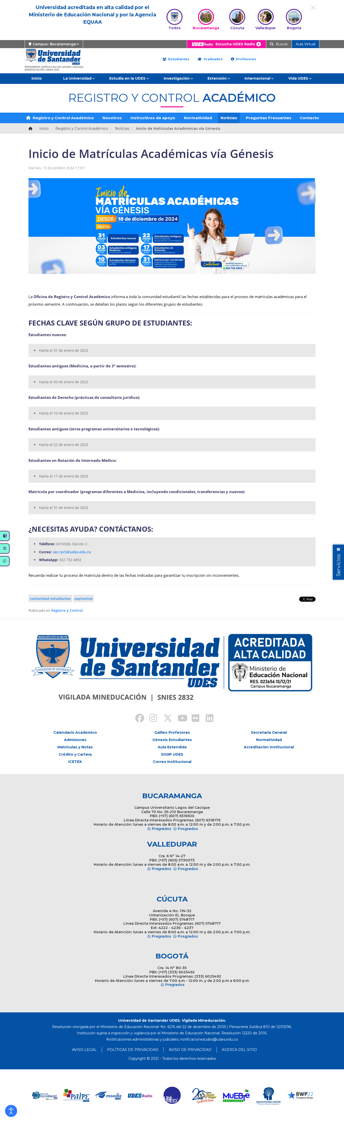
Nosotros (112, 117)
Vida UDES (298, 78)
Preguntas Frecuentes (268, 117)
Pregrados (161, 828)
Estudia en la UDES (127, 78)
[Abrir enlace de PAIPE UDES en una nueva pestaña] (44, 1095)
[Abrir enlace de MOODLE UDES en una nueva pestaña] (76, 1095)
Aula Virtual (305, 44)
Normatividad (198, 117)
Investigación (177, 78)
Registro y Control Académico (63, 117)
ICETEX (75, 761)
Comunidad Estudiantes (50, 598)
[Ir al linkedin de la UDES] (207, 719)
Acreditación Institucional (269, 747)
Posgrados (188, 828)
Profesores (245, 59)
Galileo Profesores (172, 732)
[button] (11, 1111)
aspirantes (84, 598)
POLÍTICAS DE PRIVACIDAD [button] (132, 1049)
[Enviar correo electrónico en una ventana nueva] (209, 1039)
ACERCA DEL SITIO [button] (239, 1049)
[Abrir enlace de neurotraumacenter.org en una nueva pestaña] (236, 1095)
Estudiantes (178, 59)
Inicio (36, 78)
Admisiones (75, 740)
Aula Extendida (172, 747)
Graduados (212, 59)
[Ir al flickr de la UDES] (193, 719)
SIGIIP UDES (172, 754)
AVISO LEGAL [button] (84, 1049)
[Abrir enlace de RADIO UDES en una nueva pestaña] (108, 1095)
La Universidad (77, 78)
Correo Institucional (172, 761)
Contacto (309, 117)
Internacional (257, 78)
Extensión (217, 78)
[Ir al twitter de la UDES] (164, 719)
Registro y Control (67, 610)
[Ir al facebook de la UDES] (136, 719)
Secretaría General (269, 732)
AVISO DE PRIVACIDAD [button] (190, 1049)
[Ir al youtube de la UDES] (179, 719)
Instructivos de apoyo (152, 117)
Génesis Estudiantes (172, 740)
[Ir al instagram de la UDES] (150, 719)
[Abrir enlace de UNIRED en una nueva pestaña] (140, 1095)
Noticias (229, 117)
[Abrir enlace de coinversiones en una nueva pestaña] (300, 1095)
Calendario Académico (75, 732)
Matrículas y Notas (75, 747)
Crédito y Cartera (75, 754)
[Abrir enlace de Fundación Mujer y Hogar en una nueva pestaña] (172, 1095)
